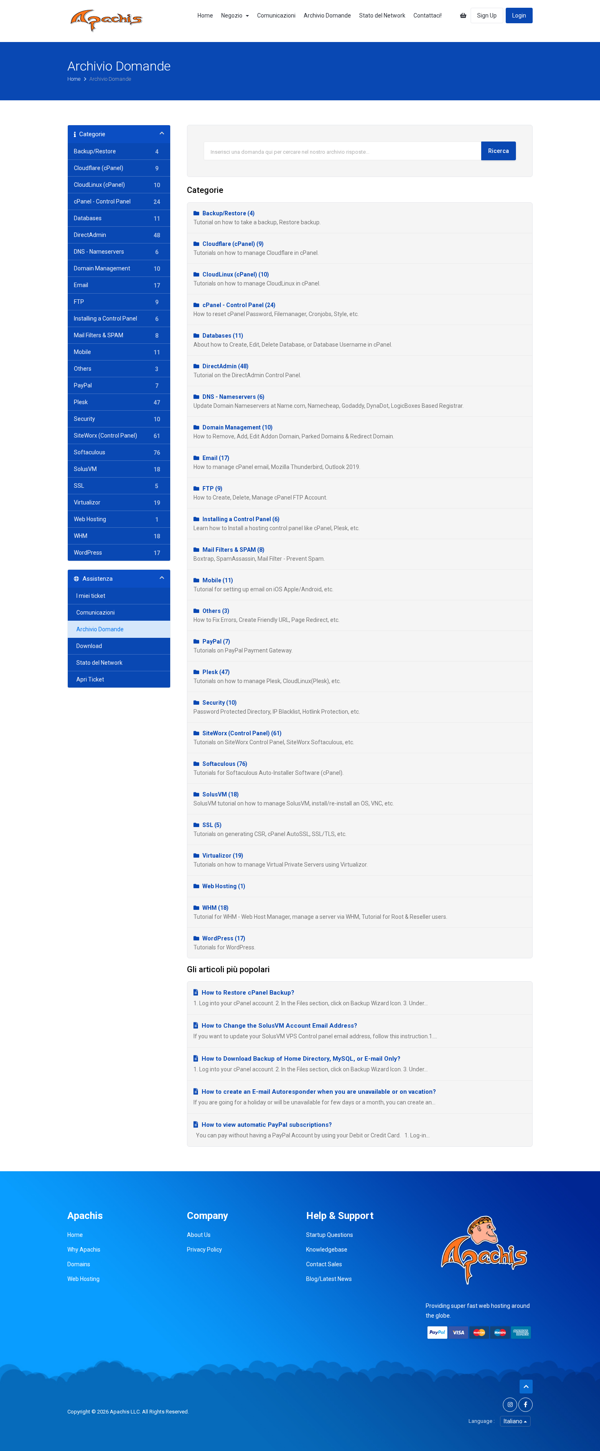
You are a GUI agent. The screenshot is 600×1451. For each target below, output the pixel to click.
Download (88, 646)
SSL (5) (270, 829)
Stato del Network (382, 15)
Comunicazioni (276, 15)
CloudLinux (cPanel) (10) (256, 279)
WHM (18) (320, 912)
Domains (78, 1264)
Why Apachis (83, 1249)
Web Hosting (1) (223, 886)
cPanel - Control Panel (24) (276, 309)
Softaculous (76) (268, 768)
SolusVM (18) (293, 799)
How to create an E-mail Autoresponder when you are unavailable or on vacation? (318, 1091)
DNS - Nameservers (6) (328, 401)
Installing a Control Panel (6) (276, 523)
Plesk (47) (267, 676)
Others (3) (266, 615)
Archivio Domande (327, 15)
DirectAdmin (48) (247, 370)
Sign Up (487, 15)
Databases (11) (292, 340)
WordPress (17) (224, 943)
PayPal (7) (243, 646)
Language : (482, 1421)
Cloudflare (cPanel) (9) (256, 248)
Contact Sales (324, 1264)
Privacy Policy (204, 1249)
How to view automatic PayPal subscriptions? (266, 1124)
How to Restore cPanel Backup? (247, 992)
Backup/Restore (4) (257, 218)
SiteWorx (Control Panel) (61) (273, 737)
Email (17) (276, 462)
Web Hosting (83, 1279)
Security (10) (276, 707)
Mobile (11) (263, 585)
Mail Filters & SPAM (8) (259, 554)
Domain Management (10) (293, 432)
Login (519, 15)
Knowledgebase (326, 1249)
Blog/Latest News (329, 1279)
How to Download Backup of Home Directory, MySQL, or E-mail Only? (300, 1058)
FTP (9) (260, 493)
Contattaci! (427, 15)
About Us (199, 1235)
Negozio (233, 15)
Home (205, 15)
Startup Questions (329, 1235)
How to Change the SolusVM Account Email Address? (278, 1025)
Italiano (514, 1421)
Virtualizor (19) (280, 860)
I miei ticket (89, 596)
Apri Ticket (89, 679)
